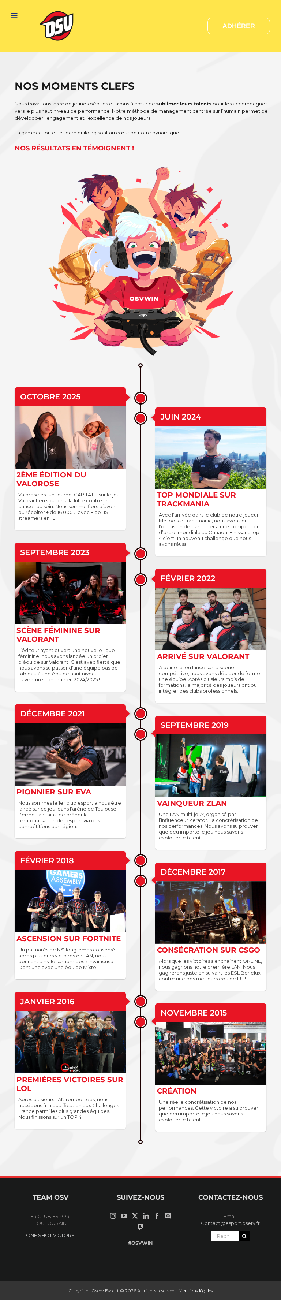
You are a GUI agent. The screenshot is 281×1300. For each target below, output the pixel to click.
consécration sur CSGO (208, 950)
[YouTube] (124, 1216)
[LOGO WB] (57, 10)
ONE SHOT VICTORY (50, 1235)
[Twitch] (140, 1227)
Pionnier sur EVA (53, 791)
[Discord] (168, 1216)
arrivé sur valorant (203, 656)
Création (176, 1091)
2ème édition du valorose (51, 479)
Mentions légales (196, 1290)
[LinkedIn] (146, 1216)
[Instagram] (113, 1216)
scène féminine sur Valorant (58, 635)
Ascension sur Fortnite (68, 938)
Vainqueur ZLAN (192, 803)
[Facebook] (157, 1216)
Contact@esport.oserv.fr (230, 1223)
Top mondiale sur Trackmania (196, 499)
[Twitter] (135, 1216)
